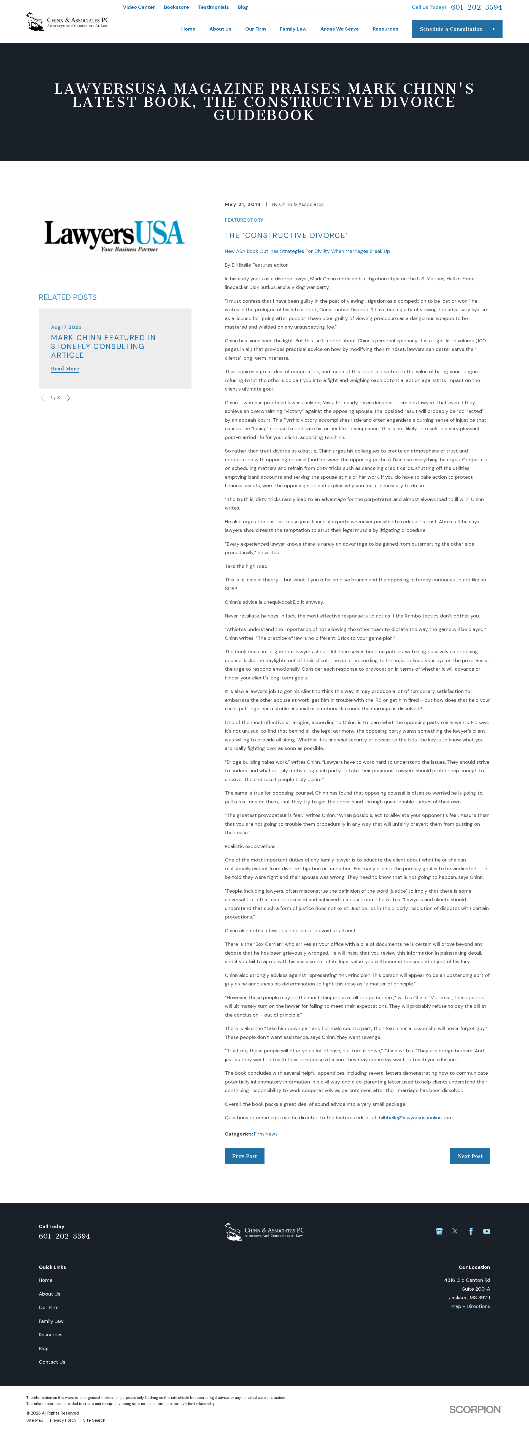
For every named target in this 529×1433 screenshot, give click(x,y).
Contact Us (52, 1362)
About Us (49, 1294)
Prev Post (244, 1156)
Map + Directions (470, 1306)
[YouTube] (486, 1231)
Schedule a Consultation (451, 29)
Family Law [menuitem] (293, 29)
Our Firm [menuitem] (255, 29)
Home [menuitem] (188, 29)
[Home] (67, 21)
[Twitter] (455, 1231)
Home (45, 1280)
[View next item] (68, 397)
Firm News (266, 1134)
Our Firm (49, 1307)
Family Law (51, 1321)
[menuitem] (34, 1420)
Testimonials (213, 7)
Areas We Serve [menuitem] (339, 29)
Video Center (139, 7)
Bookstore (176, 7)
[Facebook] (471, 1231)
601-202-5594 (477, 7)
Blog (243, 7)
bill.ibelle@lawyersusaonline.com (416, 1117)
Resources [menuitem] (385, 29)
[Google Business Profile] (439, 1231)
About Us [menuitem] (220, 29)
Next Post (470, 1156)
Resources (51, 1334)
